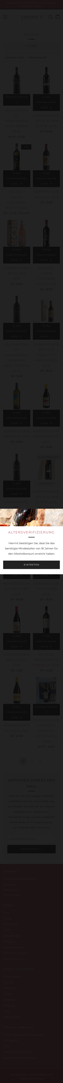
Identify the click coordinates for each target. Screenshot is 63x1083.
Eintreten (31, 564)
